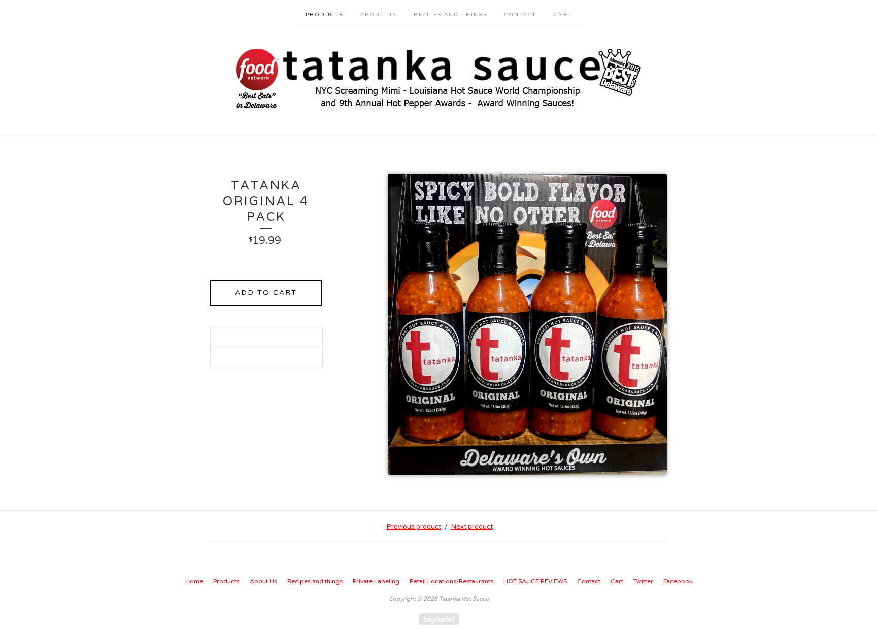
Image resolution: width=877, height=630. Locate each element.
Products (324, 15)
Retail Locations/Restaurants (451, 581)
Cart (563, 15)
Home (194, 581)
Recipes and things (450, 15)
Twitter (643, 581)
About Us (378, 15)
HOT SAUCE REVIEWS (535, 581)
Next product (472, 527)
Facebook (677, 581)
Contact (520, 15)
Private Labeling (376, 581)
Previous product (414, 527)
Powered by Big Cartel (439, 619)
